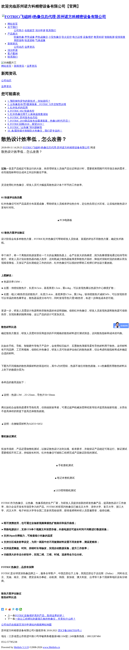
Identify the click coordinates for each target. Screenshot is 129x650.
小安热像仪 (54, 37)
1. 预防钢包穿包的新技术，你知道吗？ (29, 101)
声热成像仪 (41, 37)
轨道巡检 (30, 40)
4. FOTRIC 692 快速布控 (21, 111)
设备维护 (88, 37)
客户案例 (13, 53)
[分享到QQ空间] (6, 609)
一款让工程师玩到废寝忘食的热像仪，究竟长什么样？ (45, 618)
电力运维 (77, 37)
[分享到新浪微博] (9, 609)
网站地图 (47, 624)
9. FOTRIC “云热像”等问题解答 (25, 127)
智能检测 (109, 37)
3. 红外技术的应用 (18, 107)
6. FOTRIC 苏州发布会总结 (22, 117)
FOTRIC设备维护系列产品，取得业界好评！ (39, 615)
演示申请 (40, 30)
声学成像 (30, 37)
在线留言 (30, 30)
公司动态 (19, 47)
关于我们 (13, 27)
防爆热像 (19, 37)
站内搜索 (36, 624)
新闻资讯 (13, 43)
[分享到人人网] (17, 609)
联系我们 (51, 30)
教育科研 (99, 37)
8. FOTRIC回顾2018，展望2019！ (26, 124)
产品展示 (13, 33)
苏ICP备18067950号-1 (70, 630)
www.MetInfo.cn (51, 647)
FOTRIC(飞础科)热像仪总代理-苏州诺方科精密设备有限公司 (56, 147)
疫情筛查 (120, 37)
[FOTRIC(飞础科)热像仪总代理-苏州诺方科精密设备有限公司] (53, 17)
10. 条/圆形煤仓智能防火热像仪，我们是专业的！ (35, 130)
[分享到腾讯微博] (13, 609)
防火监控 (67, 37)
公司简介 (19, 30)
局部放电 (19, 40)
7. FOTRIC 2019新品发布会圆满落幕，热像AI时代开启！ (39, 120)
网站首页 (13, 23)
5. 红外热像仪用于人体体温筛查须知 (28, 114)
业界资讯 (30, 47)
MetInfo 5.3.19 (21, 647)
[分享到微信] (20, 609)
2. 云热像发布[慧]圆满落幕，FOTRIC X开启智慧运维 (37, 104)
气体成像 (40, 40)
